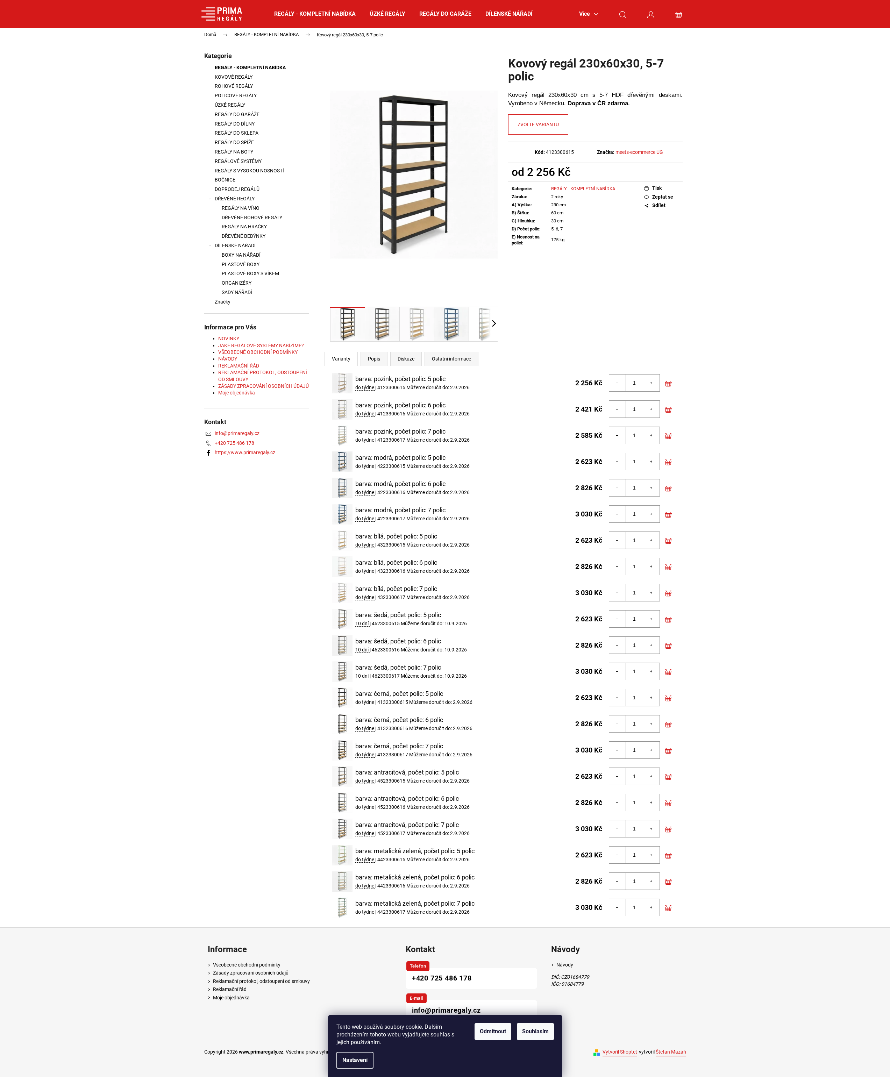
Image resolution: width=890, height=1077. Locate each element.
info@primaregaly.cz (237, 433)
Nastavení (355, 1060)
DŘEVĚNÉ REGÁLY (235, 198)
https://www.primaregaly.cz (245, 452)
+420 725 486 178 (234, 443)
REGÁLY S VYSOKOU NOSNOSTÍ (249, 170)
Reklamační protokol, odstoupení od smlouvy (261, 981)
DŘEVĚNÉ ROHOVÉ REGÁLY (252, 217)
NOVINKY (228, 338)
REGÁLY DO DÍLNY (235, 124)
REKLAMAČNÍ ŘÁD (238, 366)
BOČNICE (225, 180)
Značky (222, 302)
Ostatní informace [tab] (451, 359)
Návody (564, 965)
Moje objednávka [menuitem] (231, 997)
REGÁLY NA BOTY (234, 152)
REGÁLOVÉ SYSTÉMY (238, 161)
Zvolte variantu (538, 124)
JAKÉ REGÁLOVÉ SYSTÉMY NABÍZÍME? (261, 345)
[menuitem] (315, 14)
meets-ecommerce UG (639, 152)
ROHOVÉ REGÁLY (234, 86)
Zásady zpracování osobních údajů (251, 973)
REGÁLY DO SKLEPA (236, 133)
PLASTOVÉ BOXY (240, 264)
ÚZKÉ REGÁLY (230, 105)
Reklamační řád (230, 989)
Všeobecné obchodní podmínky (246, 965)
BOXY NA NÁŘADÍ (241, 255)
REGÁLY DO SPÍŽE (234, 142)
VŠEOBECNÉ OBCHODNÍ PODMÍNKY (258, 352)
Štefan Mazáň (671, 1052)
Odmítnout (493, 1031)
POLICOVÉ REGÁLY (236, 95)
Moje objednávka (236, 392)
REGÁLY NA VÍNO (240, 208)
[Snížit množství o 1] (617, 383)
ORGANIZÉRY (236, 283)
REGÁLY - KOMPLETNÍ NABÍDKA (250, 67)
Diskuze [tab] (406, 359)
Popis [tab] (374, 359)
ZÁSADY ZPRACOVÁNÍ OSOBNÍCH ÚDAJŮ (263, 386)
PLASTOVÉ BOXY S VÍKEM (250, 273)
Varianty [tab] (341, 359)
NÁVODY (227, 359)
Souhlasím (535, 1031)
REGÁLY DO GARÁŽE (237, 114)
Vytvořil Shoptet (620, 1052)
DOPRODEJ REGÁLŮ (237, 189)
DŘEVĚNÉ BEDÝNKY (243, 236)
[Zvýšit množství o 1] (651, 383)
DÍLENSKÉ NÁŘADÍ (235, 245)
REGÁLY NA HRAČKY (244, 226)
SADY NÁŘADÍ (237, 292)
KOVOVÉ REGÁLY (234, 77)
